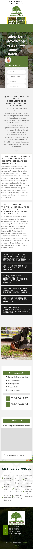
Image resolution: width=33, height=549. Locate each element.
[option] (11, 23)
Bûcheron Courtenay (18, 496)
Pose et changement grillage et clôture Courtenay (28, 491)
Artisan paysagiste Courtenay (7, 478)
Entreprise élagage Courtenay (18, 489)
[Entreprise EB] (16, 11)
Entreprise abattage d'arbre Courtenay (28, 479)
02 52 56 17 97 (16, 1)
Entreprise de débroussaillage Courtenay (7, 497)
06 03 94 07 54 (16, 3)
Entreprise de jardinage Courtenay (18, 479)
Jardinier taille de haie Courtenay (7, 488)
